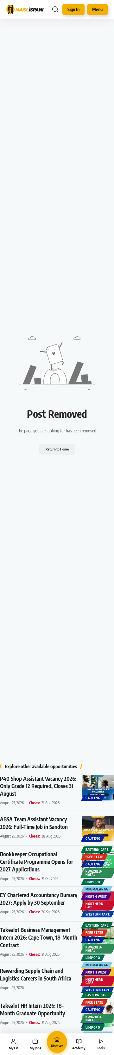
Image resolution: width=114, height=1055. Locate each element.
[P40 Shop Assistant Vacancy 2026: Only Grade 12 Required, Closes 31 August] (98, 787)
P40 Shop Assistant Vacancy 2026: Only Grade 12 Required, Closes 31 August (38, 786)
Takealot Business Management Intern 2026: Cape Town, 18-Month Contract (38, 937)
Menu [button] (97, 9)
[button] (55, 9)
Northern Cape (95, 905)
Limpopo (93, 882)
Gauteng (93, 798)
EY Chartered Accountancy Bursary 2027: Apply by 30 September (38, 898)
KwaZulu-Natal (94, 873)
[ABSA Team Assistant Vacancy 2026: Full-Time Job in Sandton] (98, 828)
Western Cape (98, 914)
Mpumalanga (97, 889)
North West (96, 896)
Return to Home (57, 449)
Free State (94, 857)
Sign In (73, 9)
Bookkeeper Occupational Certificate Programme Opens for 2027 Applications (36, 862)
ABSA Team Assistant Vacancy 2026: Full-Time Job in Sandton (34, 823)
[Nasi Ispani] (25, 9)
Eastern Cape (97, 849)
